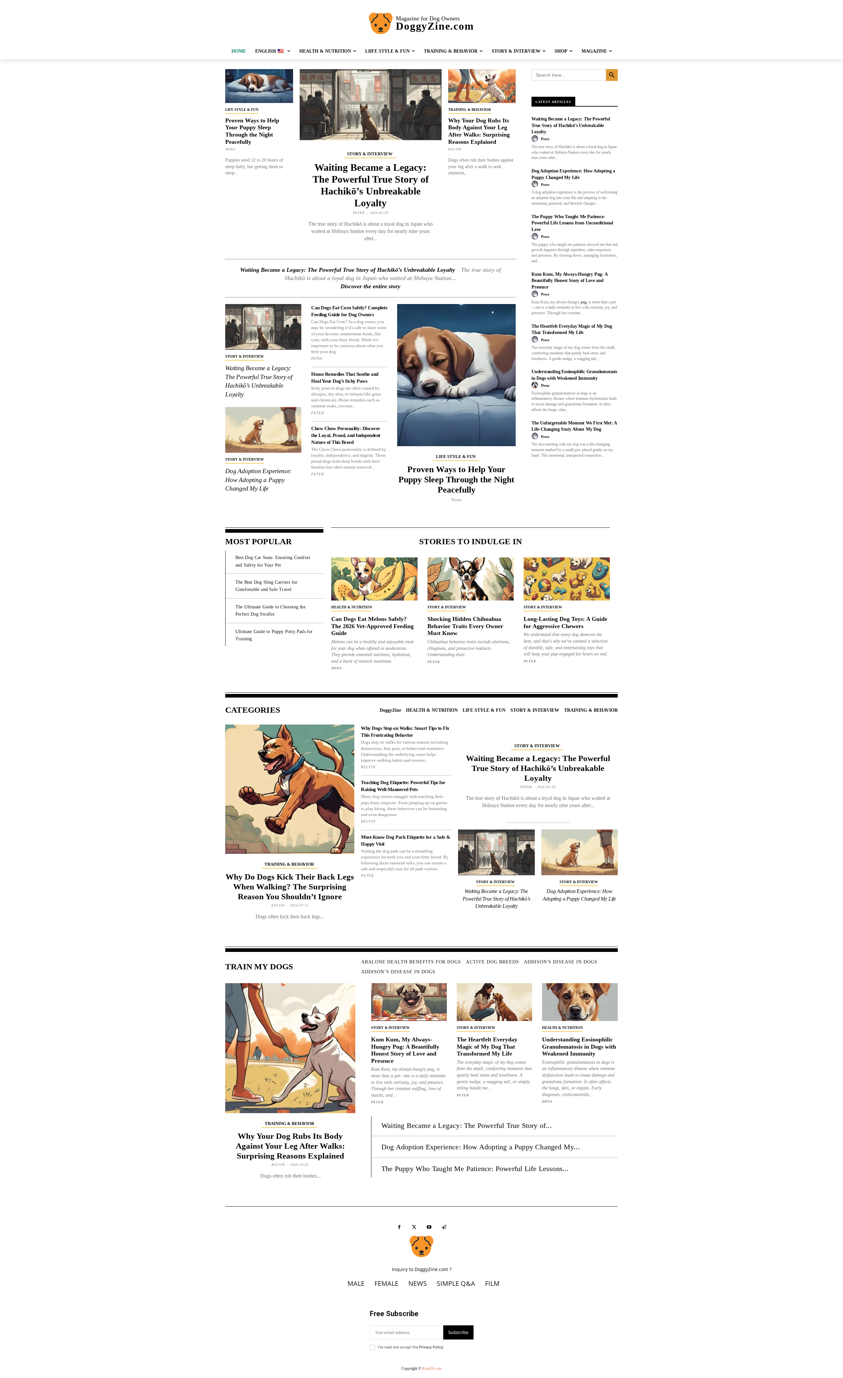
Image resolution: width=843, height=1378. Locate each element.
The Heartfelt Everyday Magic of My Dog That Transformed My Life (487, 1046)
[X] (414, 1227)
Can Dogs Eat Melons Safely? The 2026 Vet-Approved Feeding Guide (372, 626)
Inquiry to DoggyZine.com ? (421, 1269)
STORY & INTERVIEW (370, 153)
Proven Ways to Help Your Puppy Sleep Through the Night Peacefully (252, 131)
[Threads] (443, 1227)
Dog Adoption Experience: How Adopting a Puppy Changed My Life (258, 480)
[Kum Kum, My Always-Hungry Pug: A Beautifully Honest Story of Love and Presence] (409, 1002)
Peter (359, 213)
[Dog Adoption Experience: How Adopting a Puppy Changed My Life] (263, 430)
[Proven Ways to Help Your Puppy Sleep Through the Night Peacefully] (259, 86)
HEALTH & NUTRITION (351, 607)
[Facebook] (399, 1227)
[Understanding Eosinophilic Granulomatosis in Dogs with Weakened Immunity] (580, 1002)
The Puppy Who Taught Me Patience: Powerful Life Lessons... (475, 1168)
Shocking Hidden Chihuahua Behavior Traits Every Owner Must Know (465, 626)
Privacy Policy (431, 1347)
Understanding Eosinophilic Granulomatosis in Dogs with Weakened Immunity (579, 1046)
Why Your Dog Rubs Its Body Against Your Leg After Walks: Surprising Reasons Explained (479, 131)
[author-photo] (535, 138)
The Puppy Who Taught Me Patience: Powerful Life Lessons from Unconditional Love (572, 223)
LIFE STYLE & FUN (241, 110)
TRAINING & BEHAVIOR (469, 110)
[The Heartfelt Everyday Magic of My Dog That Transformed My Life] (494, 1002)
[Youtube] (429, 1227)
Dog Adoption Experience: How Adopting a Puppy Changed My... (480, 1147)
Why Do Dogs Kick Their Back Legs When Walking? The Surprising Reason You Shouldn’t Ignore (290, 886)
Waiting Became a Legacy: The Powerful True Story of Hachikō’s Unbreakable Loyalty (347, 270)
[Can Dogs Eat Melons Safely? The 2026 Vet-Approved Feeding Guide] (374, 578)
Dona (230, 149)
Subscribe (458, 1332)
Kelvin (455, 149)
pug (583, 302)
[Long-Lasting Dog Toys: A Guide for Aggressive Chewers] (567, 578)
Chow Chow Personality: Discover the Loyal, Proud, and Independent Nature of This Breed (345, 435)
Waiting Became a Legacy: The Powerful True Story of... (466, 1125)
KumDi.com (432, 1368)
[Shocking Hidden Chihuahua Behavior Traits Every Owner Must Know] (470, 578)
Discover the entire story (370, 286)
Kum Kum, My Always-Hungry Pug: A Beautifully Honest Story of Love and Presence (569, 281)
